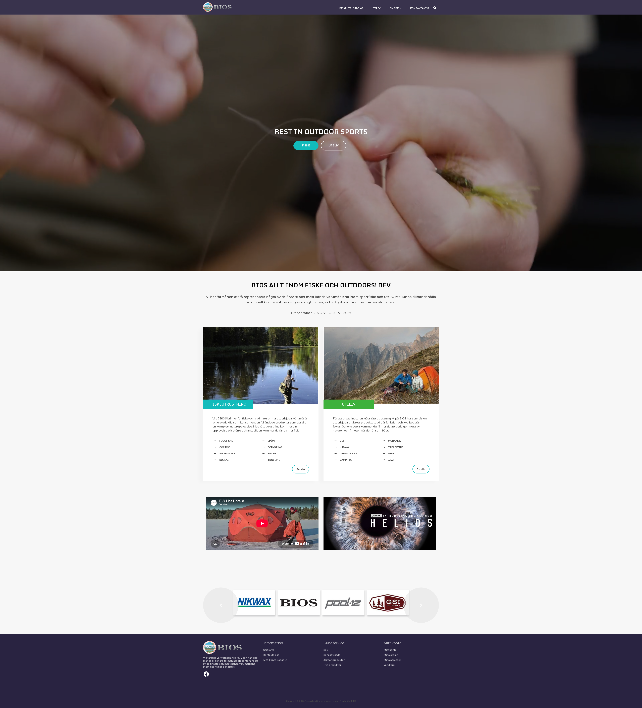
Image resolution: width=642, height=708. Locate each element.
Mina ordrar (391, 655)
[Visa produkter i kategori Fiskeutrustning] (260, 365)
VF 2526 (329, 313)
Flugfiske (226, 440)
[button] (351, 8)
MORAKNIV (394, 440)
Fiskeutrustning (228, 404)
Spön (271, 440)
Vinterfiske (227, 453)
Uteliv (348, 404)
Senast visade (332, 655)
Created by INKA (348, 701)
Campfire (346, 459)
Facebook (206, 674)
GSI (342, 440)
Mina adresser (392, 660)
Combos (224, 447)
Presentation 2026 (306, 313)
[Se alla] (205, 466)
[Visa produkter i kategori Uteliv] (381, 365)
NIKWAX (344, 447)
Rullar (224, 459)
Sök (326, 649)
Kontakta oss (271, 655)
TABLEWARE (395, 447)
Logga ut (282, 660)
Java (391, 459)
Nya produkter (332, 665)
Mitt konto (269, 660)
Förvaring (275, 447)
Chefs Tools (348, 453)
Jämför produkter (334, 660)
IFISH (391, 453)
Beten (272, 453)
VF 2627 (344, 313)
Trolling (274, 459)
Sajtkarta (268, 649)
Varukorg (389, 665)
